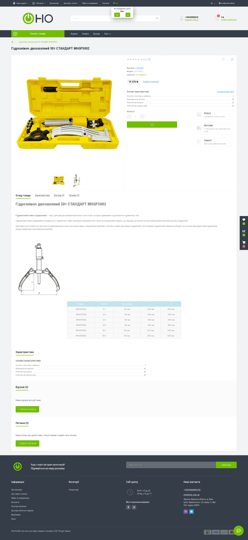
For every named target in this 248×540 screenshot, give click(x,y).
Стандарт (139, 68)
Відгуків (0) (59, 195)
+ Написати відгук (27, 409)
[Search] (157, 18)
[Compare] (232, 59)
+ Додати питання (27, 443)
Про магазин (54, 3)
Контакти (105, 3)
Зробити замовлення (229, 20)
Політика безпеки (18, 506)
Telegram (191, 511)
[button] (244, 244)
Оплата (207, 113)
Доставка (208, 125)
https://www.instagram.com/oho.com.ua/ (134, 507)
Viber (186, 511)
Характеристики (42, 195)
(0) (149, 59)
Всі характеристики (225, 92)
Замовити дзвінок (191, 20)
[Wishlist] (223, 59)
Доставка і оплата (70, 3)
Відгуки (74, 34)
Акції (13, 519)
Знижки (85, 34)
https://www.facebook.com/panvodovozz (128, 507)
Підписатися (226, 465)
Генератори (74, 490)
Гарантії (207, 140)
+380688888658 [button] (192, 489)
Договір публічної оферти (22, 510)
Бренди (96, 34)
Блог (106, 34)
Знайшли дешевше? (151, 81)
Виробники (16, 515)
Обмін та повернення (90, 3)
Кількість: (131, 111)
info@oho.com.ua (191, 495)
